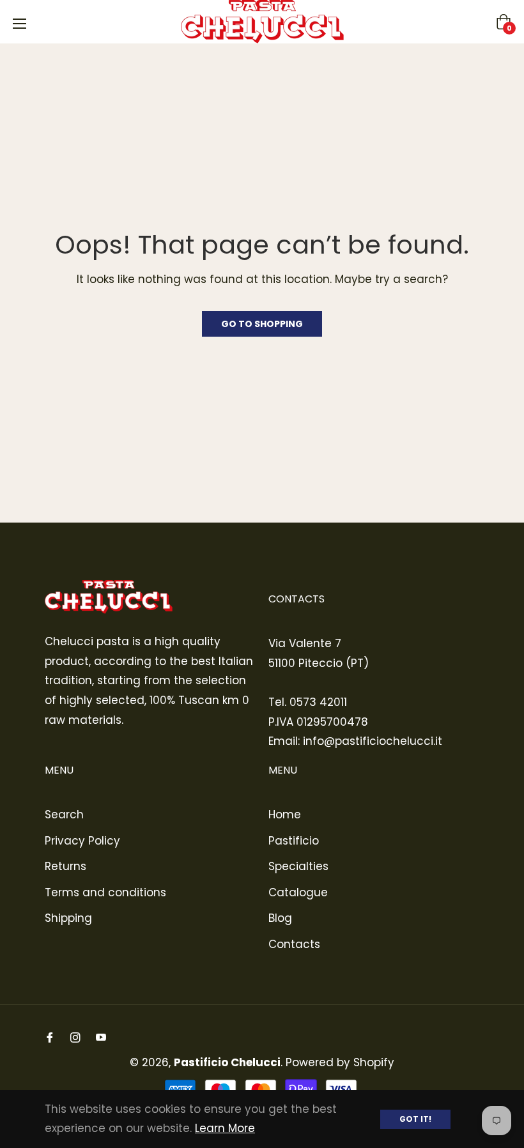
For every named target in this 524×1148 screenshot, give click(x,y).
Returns (65, 866)
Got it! (415, 1119)
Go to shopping (262, 324)
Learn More (225, 1128)
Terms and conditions (105, 892)
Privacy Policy (82, 840)
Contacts (294, 944)
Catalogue (298, 892)
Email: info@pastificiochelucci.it (355, 741)
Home (284, 814)
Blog (280, 918)
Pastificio (293, 840)
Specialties (298, 866)
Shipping (68, 918)
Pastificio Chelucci (227, 1062)
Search (64, 814)
